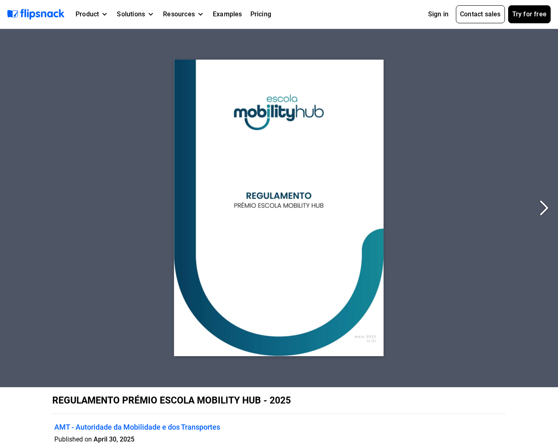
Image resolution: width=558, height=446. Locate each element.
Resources (179, 14)
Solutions (131, 14)
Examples (227, 14)
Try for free (529, 14)
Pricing (260, 14)
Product (87, 14)
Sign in (438, 14)
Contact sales (480, 14)
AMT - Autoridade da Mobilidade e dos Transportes (137, 427)
